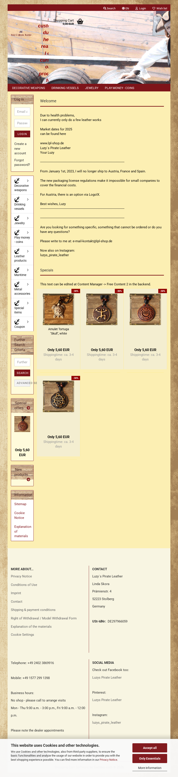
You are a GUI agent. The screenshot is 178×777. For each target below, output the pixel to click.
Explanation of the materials (31, 627)
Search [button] (110, 8)
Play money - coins (119, 88)
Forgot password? (22, 162)
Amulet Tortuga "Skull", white (58, 331)
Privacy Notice (108, 759)
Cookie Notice (19, 515)
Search (22, 373)
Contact (16, 602)
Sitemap (20, 504)
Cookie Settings (22, 635)
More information (150, 768)
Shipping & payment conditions (33, 610)
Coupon (19, 326)
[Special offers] (28, 408)
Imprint (16, 593)
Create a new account (20, 148)
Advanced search (23, 383)
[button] (125, 7)
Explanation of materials (22, 531)
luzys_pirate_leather (106, 723)
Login (22, 134)
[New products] (28, 479)
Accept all (150, 748)
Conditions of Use (24, 585)
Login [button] (142, 8)
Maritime (20, 275)
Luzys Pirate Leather (107, 677)
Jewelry (91, 88)
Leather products (20, 258)
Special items (19, 310)
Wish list (161, 8)
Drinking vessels (65, 88)
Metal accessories (22, 291)
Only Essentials (149, 758)
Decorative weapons (28, 88)
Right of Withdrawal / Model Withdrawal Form (44, 618)
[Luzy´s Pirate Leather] (21, 32)
